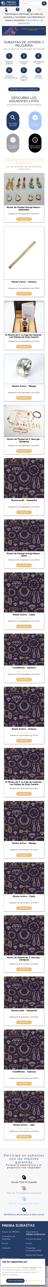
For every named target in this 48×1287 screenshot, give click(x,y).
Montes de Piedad (34, 1255)
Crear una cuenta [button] (15, 1281)
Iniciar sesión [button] (34, 1281)
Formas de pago (33, 1239)
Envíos (29, 1243)
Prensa (5, 1243)
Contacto (6, 1248)
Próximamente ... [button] (24, 219)
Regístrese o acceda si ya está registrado (24, 89)
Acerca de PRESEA (11, 1232)
